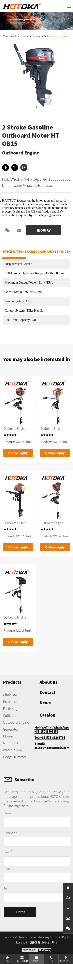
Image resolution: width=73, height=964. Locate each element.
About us (48, 682)
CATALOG (33, 251)
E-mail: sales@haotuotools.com (28, 185)
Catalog (47, 715)
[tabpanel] (36, 76)
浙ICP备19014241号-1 (43, 942)
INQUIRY (44, 230)
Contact (47, 692)
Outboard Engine (57, 36)
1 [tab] (36, 107)
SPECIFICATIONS (14, 251)
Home (24, 36)
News (45, 703)
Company (10, 833)
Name (8, 813)
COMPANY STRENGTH (55, 251)
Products (38, 36)
